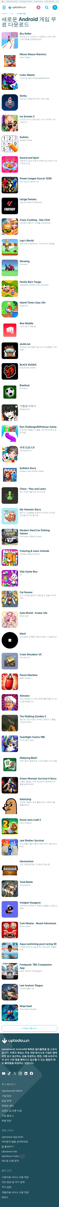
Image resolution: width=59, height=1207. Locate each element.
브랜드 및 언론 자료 (12, 1110)
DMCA (5, 1197)
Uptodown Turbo (13, 1156)
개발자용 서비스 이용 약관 (15, 1192)
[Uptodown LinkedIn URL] (26, 1073)
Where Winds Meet (12, 1)
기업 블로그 (8, 1115)
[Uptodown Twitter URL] (15, 1073)
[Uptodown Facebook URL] (31, 1073)
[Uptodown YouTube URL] (4, 1073)
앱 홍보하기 (8, 1146)
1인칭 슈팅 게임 (49, 1)
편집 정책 (6, 1100)
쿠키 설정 (6, 1187)
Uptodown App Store (12, 1136)
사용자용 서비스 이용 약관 (15, 1177)
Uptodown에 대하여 (12, 1090)
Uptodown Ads (9, 1151)
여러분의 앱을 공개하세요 (15, 1141)
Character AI (38, 1)
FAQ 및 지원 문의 (10, 1160)
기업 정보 (6, 1095)
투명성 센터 (8, 1105)
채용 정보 (6, 1120)
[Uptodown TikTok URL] (9, 1073)
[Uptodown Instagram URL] (20, 1073)
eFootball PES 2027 (26, 1)
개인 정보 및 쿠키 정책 (13, 1182)
